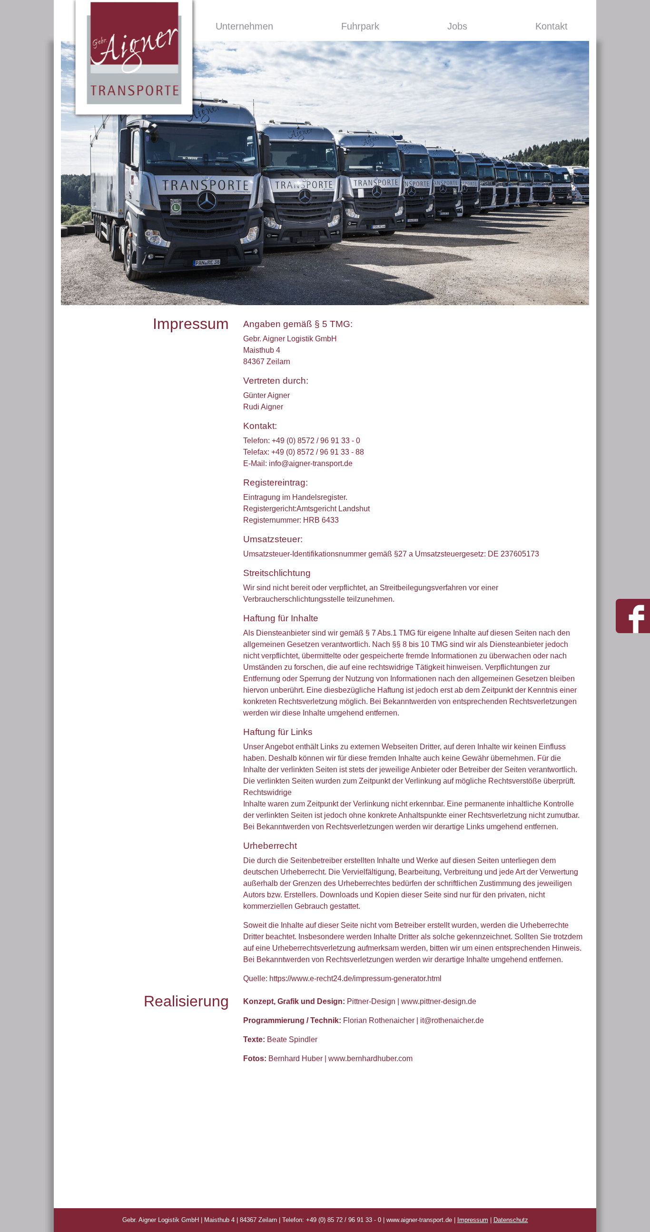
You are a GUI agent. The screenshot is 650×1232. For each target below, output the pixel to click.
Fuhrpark (360, 26)
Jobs (457, 26)
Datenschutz (510, 1219)
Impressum (472, 1219)
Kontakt (551, 26)
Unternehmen (244, 26)
